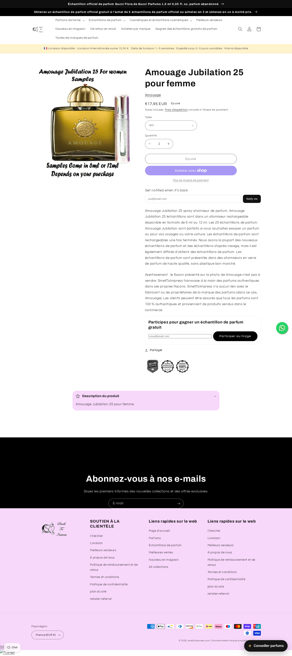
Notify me (251, 198)
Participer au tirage (235, 336)
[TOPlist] (7, 653)
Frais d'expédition (176, 110)
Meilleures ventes (161, 552)
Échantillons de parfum (165, 545)
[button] (69, 20)
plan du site (98, 591)
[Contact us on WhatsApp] (282, 328)
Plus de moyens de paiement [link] (191, 180)
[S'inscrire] (178, 503)
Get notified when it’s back (166, 190)
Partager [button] (156, 350)
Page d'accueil (159, 530)
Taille (148, 117)
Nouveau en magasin (164, 559)
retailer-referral (101, 598)
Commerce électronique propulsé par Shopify (236, 641)
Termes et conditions (104, 577)
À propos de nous (102, 557)
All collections (158, 566)
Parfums (155, 538)
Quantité (151, 135)
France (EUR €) (46, 635)
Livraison (96, 543)
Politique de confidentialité (109, 584)
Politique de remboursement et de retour (114, 567)
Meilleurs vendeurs (103, 550)
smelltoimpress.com (199, 641)
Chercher (96, 535)
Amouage (153, 95)
